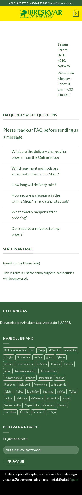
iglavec (61, 357)
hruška (38, 357)
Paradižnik (45, 377)
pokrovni (24, 384)
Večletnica (37, 398)
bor (32, 350)
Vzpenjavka (32, 405)
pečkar (60, 377)
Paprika (30, 377)
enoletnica (70, 350)
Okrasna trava (48, 371)
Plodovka (10, 384)
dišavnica (55, 350)
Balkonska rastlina (15, 350)
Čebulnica (38, 412)
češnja (52, 412)
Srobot (19, 391)
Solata (8, 391)
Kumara (56, 364)
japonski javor (25, 364)
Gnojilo (8, 357)
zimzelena (10, 412)
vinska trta (53, 398)
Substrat (48, 391)
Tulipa (73, 391)
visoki (66, 398)
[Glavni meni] (5, 13)
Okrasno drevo (13, 377)
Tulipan (8, 398)
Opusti (74, 479)
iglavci (49, 357)
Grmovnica (23, 357)
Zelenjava (49, 405)
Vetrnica (22, 398)
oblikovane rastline (25, 371)
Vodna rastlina (12, 405)
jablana (8, 364)
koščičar (42, 364)
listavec (68, 364)
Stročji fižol (33, 391)
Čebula (24, 412)
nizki (7, 371)
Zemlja (62, 405)
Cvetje (41, 350)
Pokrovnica (40, 384)
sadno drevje (58, 384)
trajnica (61, 391)
